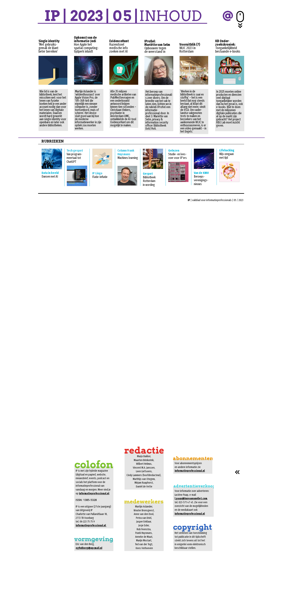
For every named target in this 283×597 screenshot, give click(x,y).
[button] (227, 15)
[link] (53, 70)
